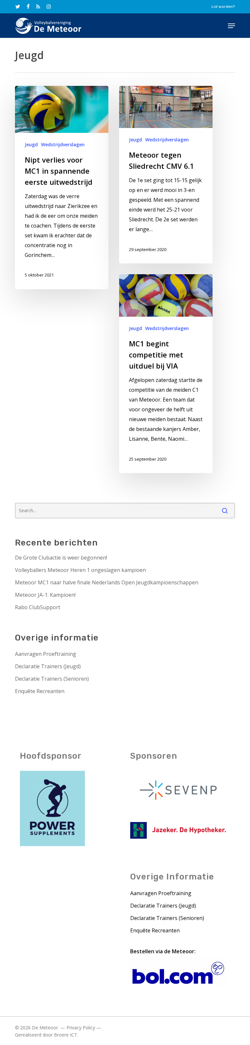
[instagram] (49, 6)
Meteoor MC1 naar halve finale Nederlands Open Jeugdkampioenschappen (106, 582)
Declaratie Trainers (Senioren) (52, 678)
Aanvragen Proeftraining (45, 653)
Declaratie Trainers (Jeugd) (48, 666)
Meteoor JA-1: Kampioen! (45, 594)
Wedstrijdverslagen (63, 144)
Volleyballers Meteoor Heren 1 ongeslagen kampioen (80, 570)
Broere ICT (65, 1035)
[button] (231, 26)
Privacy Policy (80, 1027)
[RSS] (38, 6)
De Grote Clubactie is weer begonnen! (61, 557)
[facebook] (28, 6)
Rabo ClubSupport (37, 607)
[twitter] (17, 6)
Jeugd (31, 144)
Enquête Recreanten (39, 691)
